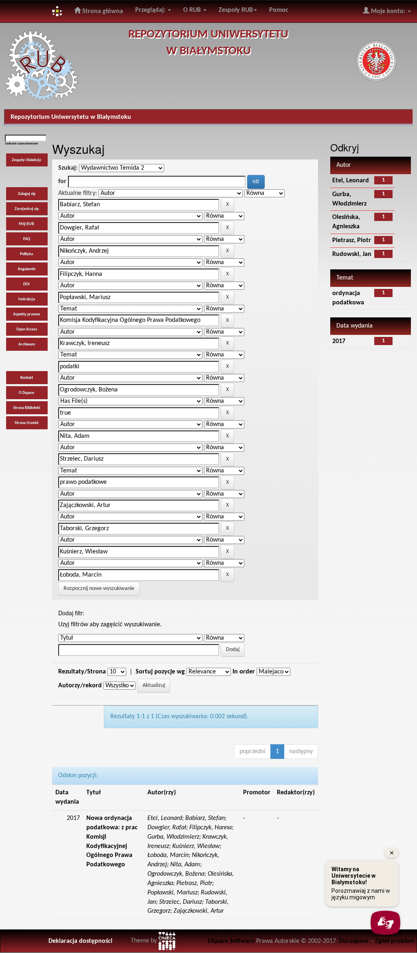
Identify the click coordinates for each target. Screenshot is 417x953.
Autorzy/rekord (80, 685)
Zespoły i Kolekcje (26, 160)
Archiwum (26, 344)
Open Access (26, 329)
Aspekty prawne (26, 314)
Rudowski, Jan (351, 254)
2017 (338, 341)
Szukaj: (67, 168)
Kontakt (26, 378)
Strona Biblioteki (26, 408)
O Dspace (26, 393)
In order (244, 672)
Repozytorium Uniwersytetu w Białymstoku (71, 117)
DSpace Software (231, 941)
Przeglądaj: (151, 10)
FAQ (26, 239)
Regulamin (26, 269)
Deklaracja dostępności (80, 941)
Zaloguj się (26, 194)
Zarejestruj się (27, 209)
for (62, 181)
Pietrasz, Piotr (351, 240)
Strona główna (102, 11)
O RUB (192, 10)
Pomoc (278, 10)
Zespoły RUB (236, 10)
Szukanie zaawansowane (21, 143)
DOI (26, 284)
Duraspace (353, 941)
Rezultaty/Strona (82, 672)
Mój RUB (26, 224)
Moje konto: (388, 11)
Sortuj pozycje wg (160, 672)
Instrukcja (26, 299)
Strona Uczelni (26, 423)
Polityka (26, 254)
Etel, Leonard (350, 180)
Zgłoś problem (395, 941)
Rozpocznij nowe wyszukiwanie (99, 589)
